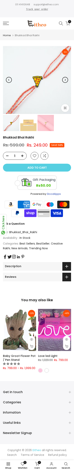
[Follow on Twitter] (9, 257)
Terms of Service (32, 455)
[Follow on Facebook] (5, 257)
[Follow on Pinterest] (23, 257)
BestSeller (43, 244)
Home (7, 35)
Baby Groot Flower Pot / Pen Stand (19, 358)
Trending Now (38, 248)
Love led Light (47, 356)
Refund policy (57, 455)
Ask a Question (14, 224)
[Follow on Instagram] (14, 257)
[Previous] (9, 80)
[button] (12, 364)
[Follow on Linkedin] (18, 257)
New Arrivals (19, 248)
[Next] (65, 80)
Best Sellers (27, 244)
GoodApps (54, 194)
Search (12, 455)
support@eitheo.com (46, 4)
